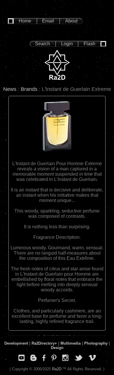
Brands (29, 89)
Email (48, 20)
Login (67, 43)
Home (25, 20)
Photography (96, 343)
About (71, 20)
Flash (89, 43)
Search (42, 43)
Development (16, 343)
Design (57, 347)
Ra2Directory (43, 343)
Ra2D (56, 369)
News (9, 89)
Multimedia (71, 343)
